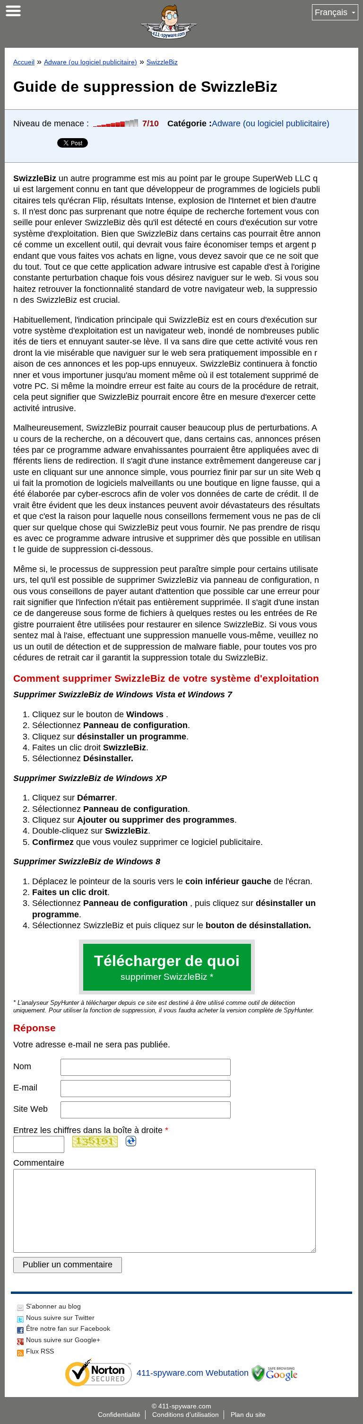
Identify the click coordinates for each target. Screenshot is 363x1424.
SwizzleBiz (162, 62)
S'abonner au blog (53, 1306)
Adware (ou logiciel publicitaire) (90, 62)
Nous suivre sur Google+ (63, 1340)
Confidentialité (119, 1414)
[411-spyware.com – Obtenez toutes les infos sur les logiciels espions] (168, 21)
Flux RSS (40, 1351)
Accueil (24, 62)
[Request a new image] (131, 1141)
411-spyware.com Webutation (193, 1373)
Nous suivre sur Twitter (60, 1317)
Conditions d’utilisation (185, 1414)
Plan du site (248, 1414)
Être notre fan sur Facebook (68, 1328)
